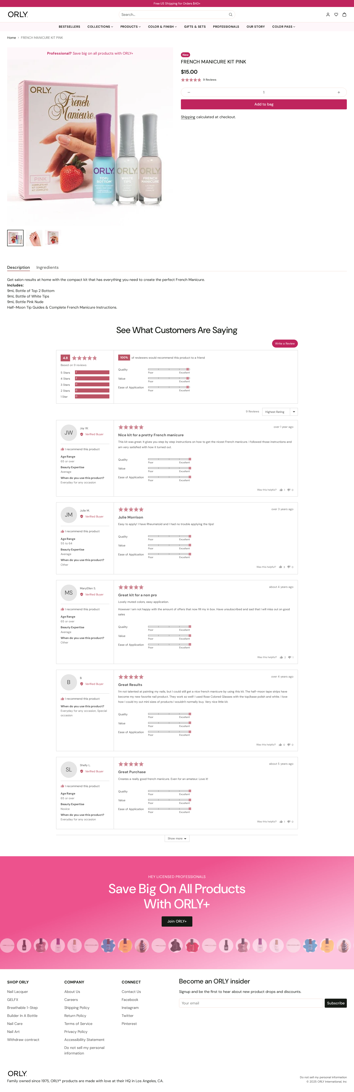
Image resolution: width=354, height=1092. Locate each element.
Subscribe (336, 1003)
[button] (344, 14)
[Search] (230, 14)
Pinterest (129, 1023)
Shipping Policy (77, 1007)
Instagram (130, 1007)
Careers (71, 999)
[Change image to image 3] (53, 238)
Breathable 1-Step (22, 1007)
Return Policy (75, 1015)
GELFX (12, 999)
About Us (72, 991)
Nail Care (15, 1023)
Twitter (128, 1015)
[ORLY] (18, 14)
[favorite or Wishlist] (336, 14)
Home (11, 37)
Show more (175, 838)
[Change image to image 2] (34, 238)
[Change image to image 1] (15, 238)
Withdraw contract (23, 1039)
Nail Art (13, 1031)
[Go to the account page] (328, 14)
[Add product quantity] (339, 92)
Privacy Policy (75, 1031)
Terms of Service (78, 1023)
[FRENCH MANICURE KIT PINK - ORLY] (90, 143)
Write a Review (285, 343)
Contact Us (131, 991)
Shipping (188, 117)
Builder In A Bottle (22, 1015)
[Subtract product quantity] (189, 92)
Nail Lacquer (17, 991)
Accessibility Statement (84, 1039)
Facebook (130, 999)
